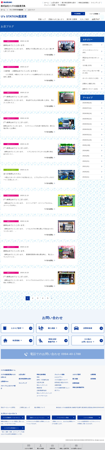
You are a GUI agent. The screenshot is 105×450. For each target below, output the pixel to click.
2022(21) (86, 161)
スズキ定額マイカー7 (61, 380)
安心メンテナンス (42, 385)
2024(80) (86, 150)
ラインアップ (95, 2)
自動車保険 (58, 385)
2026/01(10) (87, 140)
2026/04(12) (87, 124)
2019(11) (86, 177)
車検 (38, 377)
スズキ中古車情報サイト (11, 428)
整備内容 (39, 388)
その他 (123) (87, 65)
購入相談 (75, 379)
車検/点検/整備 (83, 2)
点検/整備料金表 (41, 390)
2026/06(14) (87, 113)
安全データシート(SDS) (8, 407)
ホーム (46, 2)
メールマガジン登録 (63, 417)
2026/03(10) (87, 129)
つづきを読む (48, 55)
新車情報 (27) (87, 45)
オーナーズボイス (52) (90, 78)
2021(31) (86, 166)
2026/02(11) (87, 134)
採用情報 (93, 379)
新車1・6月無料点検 (43, 380)
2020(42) (86, 172)
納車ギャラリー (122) (90, 89)
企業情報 (93, 374)
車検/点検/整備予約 (78, 387)
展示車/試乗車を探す (69, 2)
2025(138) (86, 145)
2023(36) (86, 156)
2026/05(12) (87, 119)
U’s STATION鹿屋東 (16, 10)
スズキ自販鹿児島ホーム (8, 370)
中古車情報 (62, 5)
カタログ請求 (77, 374)
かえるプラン (59, 377)
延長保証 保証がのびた (61, 382)
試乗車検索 (76, 383)
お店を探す (55, 2)
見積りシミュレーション (37, 417)
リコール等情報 (88, 417)
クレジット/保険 (49, 5)
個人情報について (39, 407)
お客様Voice (4, 381)
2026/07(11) (87, 108)
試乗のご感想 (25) (89, 83)
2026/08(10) (87, 103)
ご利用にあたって (24, 407)
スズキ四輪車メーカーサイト (11, 417)
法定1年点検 (40, 382)
